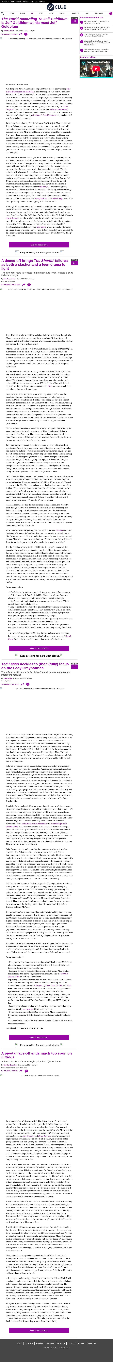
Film (41, 13)
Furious (15, 1071)
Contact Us (91, 1343)
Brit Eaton (41, 227)
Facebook (61, 1343)
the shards (16, 285)
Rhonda (59, 530)
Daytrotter (34, 1)
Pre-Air (14, 34)
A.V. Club (10, 1)
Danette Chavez (9, 31)
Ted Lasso (15, 684)
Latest (11, 13)
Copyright (71, 1343)
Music (51, 13)
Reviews (7, 34)
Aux (87, 13)
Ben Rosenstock (9, 279)
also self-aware (12, 218)
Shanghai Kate (41, 198)
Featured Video (88, 57)
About (19, 1343)
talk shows (43, 187)
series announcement (58, 109)
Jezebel (18, 1)
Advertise (39, 1343)
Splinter (26, 1)
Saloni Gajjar (8, 678)
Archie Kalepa (57, 198)
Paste (2, 1)
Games (62, 13)
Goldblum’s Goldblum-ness (44, 115)
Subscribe (75, 13)
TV (32, 13)
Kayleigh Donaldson (10, 1065)
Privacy (81, 1343)
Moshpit (42, 1)
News (22, 13)
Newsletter (99, 13)
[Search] (2, 13)
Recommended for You (91, 17)
